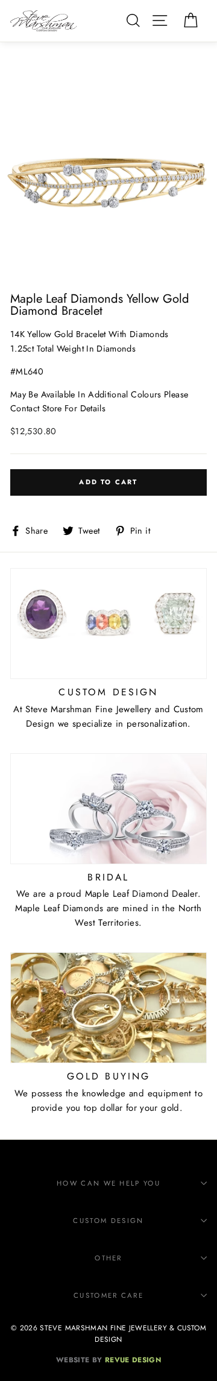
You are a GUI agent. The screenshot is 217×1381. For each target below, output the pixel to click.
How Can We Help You (108, 1183)
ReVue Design (108, 1359)
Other (108, 1258)
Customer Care (108, 1295)
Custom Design (108, 1220)
